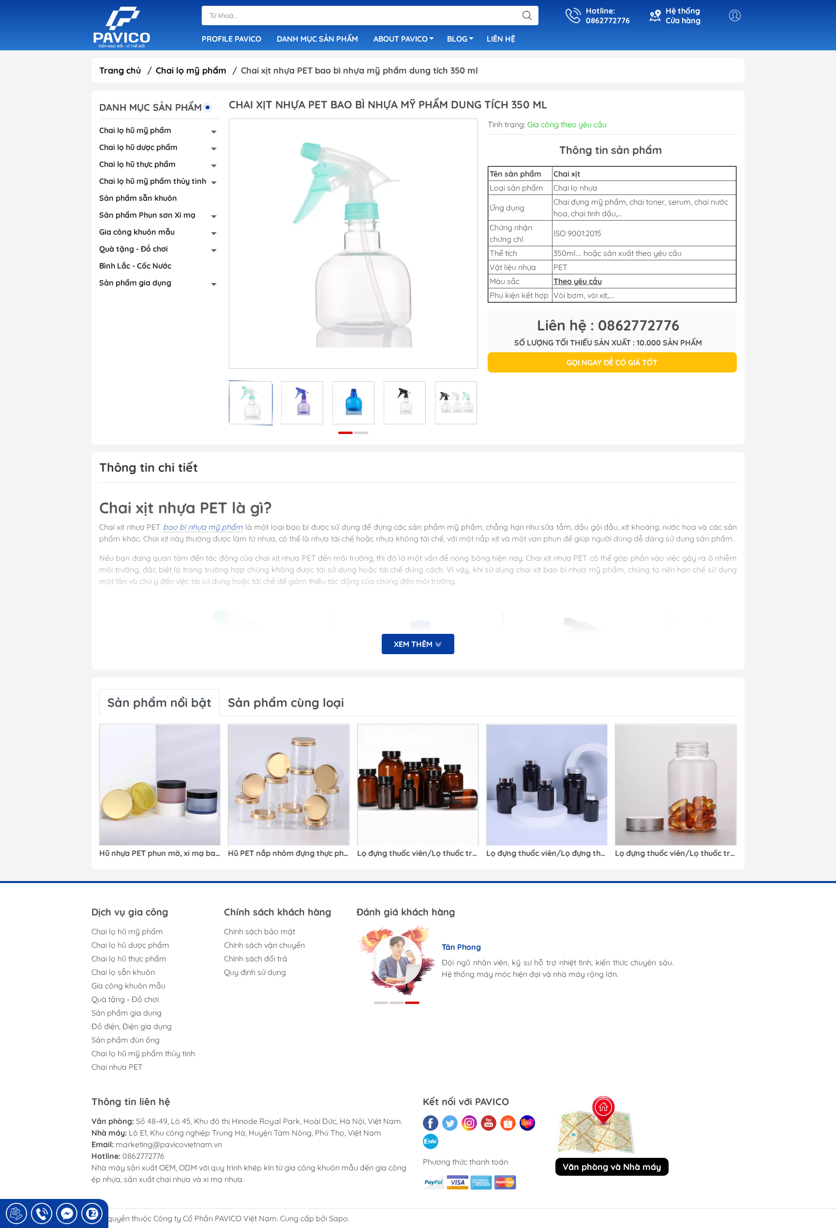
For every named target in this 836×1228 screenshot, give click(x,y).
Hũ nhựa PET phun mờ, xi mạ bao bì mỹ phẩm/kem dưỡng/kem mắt (160, 853)
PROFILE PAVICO (231, 39)
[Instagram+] (469, 1123)
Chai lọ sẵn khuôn (123, 972)
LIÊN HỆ (501, 39)
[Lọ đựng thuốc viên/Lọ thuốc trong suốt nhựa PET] (676, 785)
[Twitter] (450, 1123)
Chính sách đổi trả (255, 958)
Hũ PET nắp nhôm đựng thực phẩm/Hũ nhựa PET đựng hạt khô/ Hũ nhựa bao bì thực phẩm (289, 853)
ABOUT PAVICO (400, 39)
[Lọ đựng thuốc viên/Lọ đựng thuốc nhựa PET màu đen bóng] (547, 785)
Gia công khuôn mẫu (137, 232)
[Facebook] (430, 1123)
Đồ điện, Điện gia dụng (131, 1026)
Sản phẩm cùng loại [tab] (286, 702)
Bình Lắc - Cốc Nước (135, 265)
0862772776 (143, 1156)
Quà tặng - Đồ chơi (133, 249)
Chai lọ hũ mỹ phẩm (135, 130)
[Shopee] (508, 1123)
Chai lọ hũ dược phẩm (138, 147)
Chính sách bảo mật (259, 931)
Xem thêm (414, 644)
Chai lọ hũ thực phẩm (137, 164)
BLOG (457, 39)
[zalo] (430, 1141)
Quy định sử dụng (255, 972)
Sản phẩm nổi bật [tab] (159, 702)
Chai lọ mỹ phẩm (191, 70)
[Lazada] (527, 1123)
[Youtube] (488, 1123)
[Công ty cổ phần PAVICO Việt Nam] (121, 26)
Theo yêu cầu (577, 281)
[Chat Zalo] (92, 1213)
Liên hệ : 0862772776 (608, 325)
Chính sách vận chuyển (264, 945)
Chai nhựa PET (117, 1067)
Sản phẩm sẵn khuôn (138, 198)
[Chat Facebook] (66, 1213)
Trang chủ (120, 70)
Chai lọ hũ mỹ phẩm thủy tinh (152, 181)
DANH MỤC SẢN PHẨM (317, 39)
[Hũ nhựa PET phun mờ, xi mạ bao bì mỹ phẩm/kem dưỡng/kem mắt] (160, 785)
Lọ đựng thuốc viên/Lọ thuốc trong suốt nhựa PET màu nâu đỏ (418, 853)
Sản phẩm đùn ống (125, 1040)
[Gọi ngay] (16, 1213)
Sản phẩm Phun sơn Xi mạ (147, 215)
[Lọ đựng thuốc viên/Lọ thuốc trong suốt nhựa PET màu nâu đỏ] (418, 785)
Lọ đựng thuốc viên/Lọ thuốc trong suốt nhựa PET (676, 853)
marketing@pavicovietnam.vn (169, 1144)
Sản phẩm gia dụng (135, 282)
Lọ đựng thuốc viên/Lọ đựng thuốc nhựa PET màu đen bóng (547, 853)
